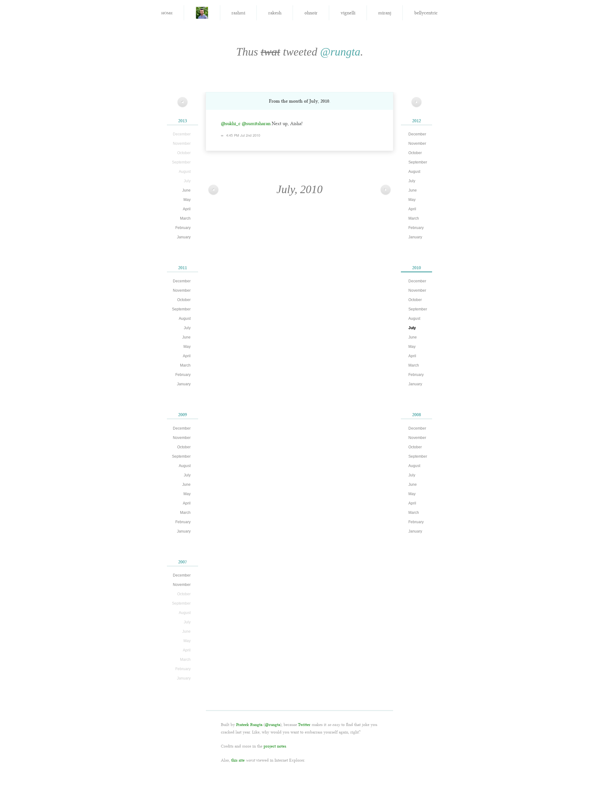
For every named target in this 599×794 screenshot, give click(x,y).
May (187, 199)
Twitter (304, 724)
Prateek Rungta (249, 724)
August (185, 318)
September (181, 309)
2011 (182, 267)
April (187, 209)
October (184, 300)
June (186, 190)
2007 (182, 562)
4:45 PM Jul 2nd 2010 (243, 135)
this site (238, 760)
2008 (416, 414)
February (183, 228)
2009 (182, 414)
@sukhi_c (231, 123)
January (184, 237)
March (185, 218)
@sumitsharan (256, 123)
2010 (416, 267)
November (182, 290)
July (187, 328)
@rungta (340, 52)
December (182, 281)
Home (167, 12)
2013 (182, 121)
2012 (416, 121)
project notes (275, 746)
